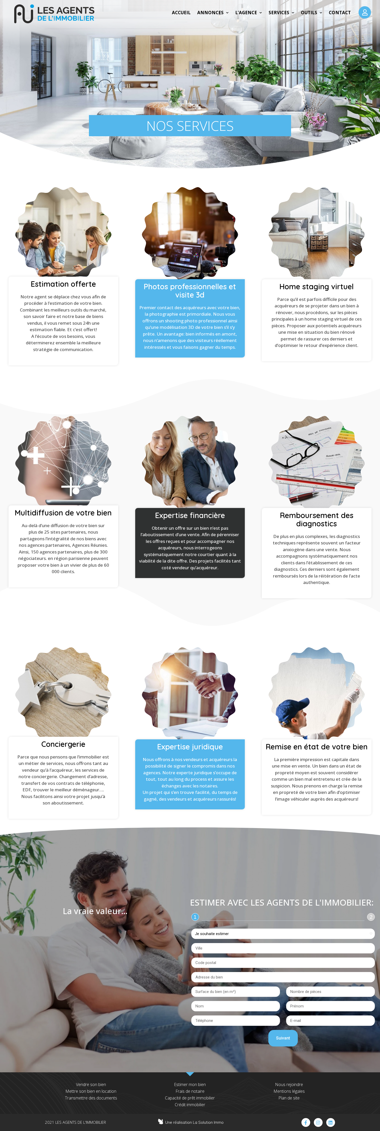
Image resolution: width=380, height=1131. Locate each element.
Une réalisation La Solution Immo (194, 1122)
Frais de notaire (190, 1091)
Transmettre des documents (91, 1098)
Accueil (181, 13)
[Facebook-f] (305, 1122)
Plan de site (289, 1098)
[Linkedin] (330, 1122)
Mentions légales (289, 1091)
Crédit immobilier (190, 1104)
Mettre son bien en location (90, 1091)
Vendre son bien (91, 1084)
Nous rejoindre (289, 1084)
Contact (340, 13)
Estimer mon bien (190, 1084)
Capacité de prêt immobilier (190, 1098)
